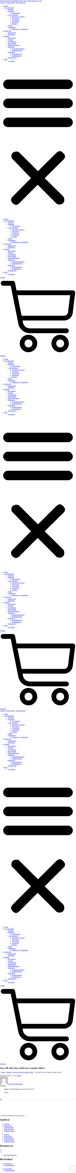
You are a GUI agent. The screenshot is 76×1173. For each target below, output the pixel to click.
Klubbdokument (17, 50)
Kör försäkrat (16, 13)
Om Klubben (12, 41)
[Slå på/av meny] (1, 1151)
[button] (38, 140)
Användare (11, 61)
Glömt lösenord (9, 1127)
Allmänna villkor (9, 1131)
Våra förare (15, 18)
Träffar (10, 25)
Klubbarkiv (11, 52)
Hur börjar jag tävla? (18, 17)
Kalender (11, 9)
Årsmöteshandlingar (18, 49)
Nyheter (10, 40)
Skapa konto (8, 1126)
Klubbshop (11, 34)
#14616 (19, 1075)
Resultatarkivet (16, 56)
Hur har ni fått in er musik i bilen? (23, 1072)
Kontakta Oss (12, 57)
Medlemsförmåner (13, 45)
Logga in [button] (3, 2)
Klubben (6, 36)
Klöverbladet (12, 43)
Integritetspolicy (9, 1129)
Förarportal (15, 22)
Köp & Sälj (7, 31)
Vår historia (15, 20)
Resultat (14, 24)
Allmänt (8, 1072)
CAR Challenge (13, 15)
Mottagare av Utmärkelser (20, 29)
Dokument (11, 47)
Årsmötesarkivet (17, 54)
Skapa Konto (8, 1163)
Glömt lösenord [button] (20, 2)
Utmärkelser (12, 27)
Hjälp (5, 59)
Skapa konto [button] (11, 2)
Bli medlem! (12, 38)
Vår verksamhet (9, 8)
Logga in (7, 1124)
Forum (6, 6)
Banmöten (11, 11)
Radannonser (12, 33)
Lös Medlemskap (9, 1165)
